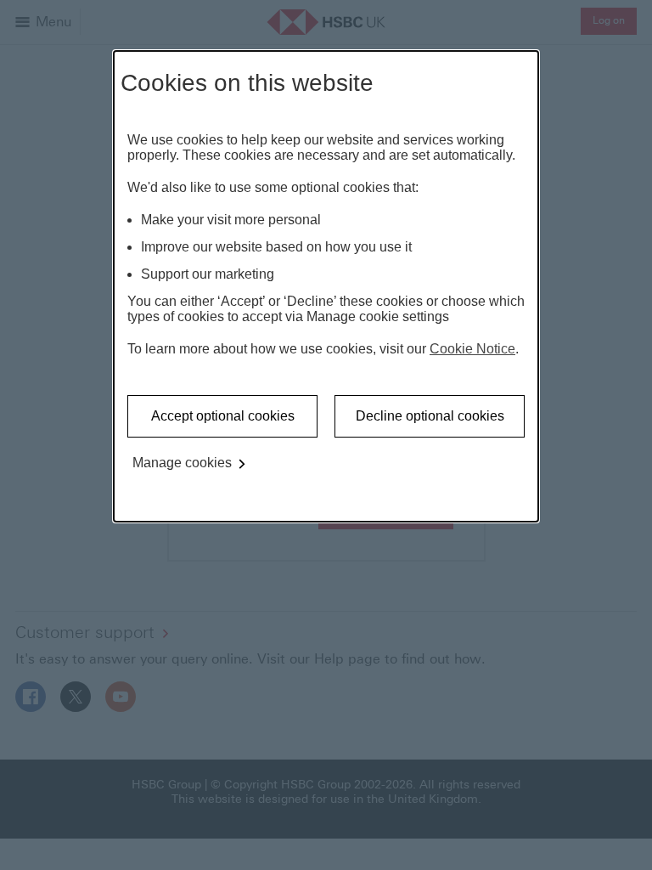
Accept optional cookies (223, 416)
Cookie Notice (472, 349)
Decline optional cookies (430, 416)
